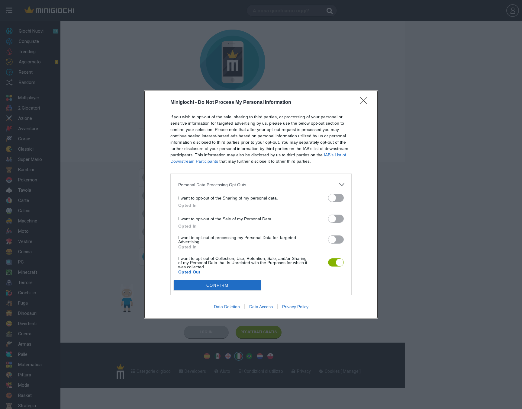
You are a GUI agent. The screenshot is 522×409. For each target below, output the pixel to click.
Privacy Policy (295, 306)
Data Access (261, 306)
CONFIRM (217, 285)
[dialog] (261, 204)
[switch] (336, 198)
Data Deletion (227, 306)
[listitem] (261, 184)
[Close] (365, 102)
